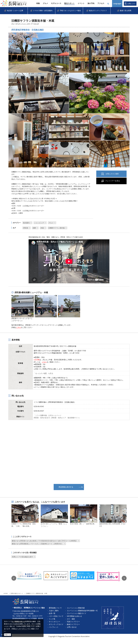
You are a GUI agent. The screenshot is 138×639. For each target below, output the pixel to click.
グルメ (51, 223)
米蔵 (42, 228)
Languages (117, 3)
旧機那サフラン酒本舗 (56, 228)
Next (124, 578)
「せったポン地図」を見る (43, 373)
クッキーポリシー (22, 629)
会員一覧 (52, 613)
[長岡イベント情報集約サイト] (29, 578)
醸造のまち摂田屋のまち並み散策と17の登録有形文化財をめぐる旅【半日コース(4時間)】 (44, 541)
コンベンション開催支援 (76, 608)
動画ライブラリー (73, 624)
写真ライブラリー (73, 621)
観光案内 (26, 223)
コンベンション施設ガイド (76, 613)
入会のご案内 (53, 610)
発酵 (34, 228)
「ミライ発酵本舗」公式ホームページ (47, 415)
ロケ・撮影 (71, 619)
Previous (13, 578)
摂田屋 (25, 228)
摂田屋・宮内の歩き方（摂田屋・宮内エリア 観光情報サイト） (57, 418)
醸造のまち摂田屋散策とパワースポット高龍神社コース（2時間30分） (37, 544)
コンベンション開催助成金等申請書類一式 (82, 610)
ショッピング (39, 223)
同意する (7, 635)
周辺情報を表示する (66, 487)
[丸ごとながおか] (56, 578)
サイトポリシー (54, 621)
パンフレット (53, 627)
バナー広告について (56, 616)
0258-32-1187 (21, 616)
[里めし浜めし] (108, 578)
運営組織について (55, 608)
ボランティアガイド (56, 624)
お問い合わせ (72, 627)
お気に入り (131, 3)
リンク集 (52, 619)
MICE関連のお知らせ (74, 616)
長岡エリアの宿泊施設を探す (22, 557)
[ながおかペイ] (82, 578)
